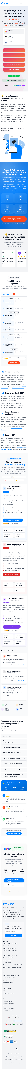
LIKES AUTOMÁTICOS (13, 69)
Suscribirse (13, 954)
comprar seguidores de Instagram (16, 110)
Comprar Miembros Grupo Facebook (12, 986)
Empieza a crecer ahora (14, 853)
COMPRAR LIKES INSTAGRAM (13, 55)
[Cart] (20, 3)
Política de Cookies (8, 1030)
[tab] (13, 31)
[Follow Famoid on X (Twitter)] (16, 1068)
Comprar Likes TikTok (8, 977)
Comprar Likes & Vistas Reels (10, 970)
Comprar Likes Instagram (11, 590)
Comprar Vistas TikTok (8, 979)
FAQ (4, 1010)
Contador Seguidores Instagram (11, 994)
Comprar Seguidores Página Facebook (12, 984)
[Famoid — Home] (6, 3)
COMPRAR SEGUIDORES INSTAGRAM (13, 50)
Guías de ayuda (7, 1008)
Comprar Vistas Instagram (11, 646)
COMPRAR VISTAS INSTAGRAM (13, 59)
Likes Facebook (7, 982)
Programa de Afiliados (8, 1012)
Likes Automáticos (7, 972)
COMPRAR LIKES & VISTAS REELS (13, 64)
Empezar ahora (12, 369)
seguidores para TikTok (11, 119)
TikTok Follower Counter (9, 997)
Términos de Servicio (8, 1025)
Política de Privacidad (7, 395)
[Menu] (24, 3)
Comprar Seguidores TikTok (10, 975)
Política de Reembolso (8, 1027)
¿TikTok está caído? (8, 1002)
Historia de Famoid (7, 1020)
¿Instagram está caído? (8, 999)
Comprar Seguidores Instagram (12, 532)
